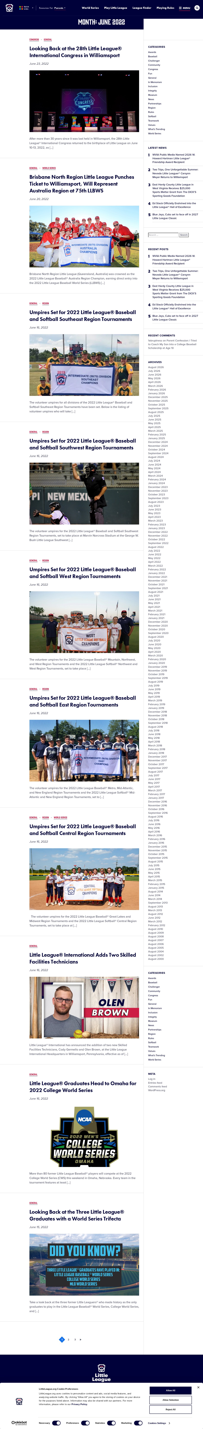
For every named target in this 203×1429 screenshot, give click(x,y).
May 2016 (154, 828)
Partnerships (154, 103)
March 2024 (155, 475)
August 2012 (155, 914)
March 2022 (155, 565)
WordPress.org (156, 1090)
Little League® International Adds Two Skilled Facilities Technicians (82, 958)
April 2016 (154, 831)
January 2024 (156, 483)
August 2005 (156, 947)
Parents (58, 8)
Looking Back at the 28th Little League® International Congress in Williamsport (75, 52)
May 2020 (154, 648)
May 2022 (154, 558)
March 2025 (155, 430)
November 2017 (157, 760)
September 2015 (158, 857)
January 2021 (156, 618)
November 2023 (158, 490)
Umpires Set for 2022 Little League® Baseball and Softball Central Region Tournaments (82, 830)
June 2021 (154, 599)
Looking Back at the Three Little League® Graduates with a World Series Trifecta (76, 1215)
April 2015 (154, 876)
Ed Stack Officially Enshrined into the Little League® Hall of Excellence (174, 205)
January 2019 (156, 708)
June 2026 (154, 374)
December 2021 (157, 577)
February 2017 (156, 794)
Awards (152, 52)
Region (152, 107)
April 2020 (154, 651)
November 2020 (158, 625)
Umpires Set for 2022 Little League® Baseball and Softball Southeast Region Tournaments (82, 316)
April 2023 (154, 517)
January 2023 (156, 528)
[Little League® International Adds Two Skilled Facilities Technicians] (84, 1007)
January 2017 (156, 797)
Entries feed (155, 1082)
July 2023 (154, 505)
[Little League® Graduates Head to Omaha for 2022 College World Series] (84, 1136)
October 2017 (156, 764)
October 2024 (156, 449)
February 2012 (156, 925)
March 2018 (155, 745)
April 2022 (154, 561)
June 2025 (154, 419)
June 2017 (154, 779)
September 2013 (158, 902)
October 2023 (156, 494)
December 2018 (157, 711)
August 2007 (155, 940)
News (151, 99)
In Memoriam (155, 82)
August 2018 (155, 726)
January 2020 (156, 663)
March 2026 (155, 386)
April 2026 (154, 382)
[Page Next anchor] (81, 1339)
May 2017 (153, 782)
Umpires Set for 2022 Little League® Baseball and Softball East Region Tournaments (82, 701)
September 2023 (158, 498)
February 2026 (157, 389)
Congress (153, 69)
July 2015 (153, 865)
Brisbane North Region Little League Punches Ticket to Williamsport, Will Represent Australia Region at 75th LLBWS (81, 184)
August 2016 (155, 816)
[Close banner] (198, 1387)
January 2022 (156, 573)
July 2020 (154, 640)
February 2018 (156, 749)
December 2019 (157, 666)
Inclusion (153, 86)
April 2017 (154, 786)
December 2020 (158, 621)
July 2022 (154, 550)
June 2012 (154, 917)
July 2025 (154, 415)
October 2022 (156, 539)
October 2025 (156, 404)
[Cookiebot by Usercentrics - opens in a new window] (19, 1423)
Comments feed (157, 1086)
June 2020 (154, 644)
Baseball (152, 56)
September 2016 (158, 813)
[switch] (85, 1423)
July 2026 (154, 371)
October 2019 (156, 674)
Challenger (154, 60)
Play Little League (115, 8)
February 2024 (157, 479)
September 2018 (158, 723)
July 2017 (153, 775)
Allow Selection (171, 1400)
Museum (152, 95)
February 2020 (157, 659)
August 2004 (156, 951)
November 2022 (158, 535)
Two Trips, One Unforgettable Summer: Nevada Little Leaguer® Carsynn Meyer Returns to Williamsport (175, 173)
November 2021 (157, 580)
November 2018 (157, 715)
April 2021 (154, 607)
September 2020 (158, 633)
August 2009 (156, 932)
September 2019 (158, 678)
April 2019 (154, 696)
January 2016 (156, 842)
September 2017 (157, 768)
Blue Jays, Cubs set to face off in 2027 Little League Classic (175, 216)
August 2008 (156, 936)
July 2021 (153, 595)
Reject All (171, 1409)
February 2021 (156, 614)
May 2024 (154, 468)
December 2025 (158, 397)
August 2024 (156, 457)
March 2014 (155, 899)
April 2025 (154, 427)
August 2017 (155, 771)
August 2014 (155, 891)
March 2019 (155, 700)
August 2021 (155, 592)
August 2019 (155, 681)
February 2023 (157, 524)
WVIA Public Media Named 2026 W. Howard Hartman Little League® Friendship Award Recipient (173, 158)
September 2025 (158, 408)
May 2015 (154, 872)
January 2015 (156, 887)
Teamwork (153, 120)
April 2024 (154, 472)
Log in (151, 1079)
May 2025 (154, 423)
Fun (150, 73)
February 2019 (156, 704)
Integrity (152, 90)
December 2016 (157, 801)
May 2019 (154, 693)
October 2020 (156, 629)
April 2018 (154, 741)
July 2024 (154, 460)
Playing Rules (165, 8)
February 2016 (156, 839)
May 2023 (154, 513)
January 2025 (156, 438)
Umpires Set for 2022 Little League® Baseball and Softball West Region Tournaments (82, 573)
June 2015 (154, 869)
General (152, 77)
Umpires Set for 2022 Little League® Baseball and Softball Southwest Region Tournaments (82, 444)
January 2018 (156, 753)
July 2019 (153, 685)
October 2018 (156, 719)
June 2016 (154, 824)
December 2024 (158, 442)
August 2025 (156, 412)
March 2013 (155, 910)
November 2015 (157, 850)
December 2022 (158, 532)
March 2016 (155, 835)
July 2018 (153, 730)
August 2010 (155, 929)
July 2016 (153, 820)
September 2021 (158, 588)
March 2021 (155, 610)
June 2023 (154, 509)
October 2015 (156, 854)
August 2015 (155, 861)
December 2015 (157, 846)
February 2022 (157, 569)
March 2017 (155, 790)
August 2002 (156, 955)
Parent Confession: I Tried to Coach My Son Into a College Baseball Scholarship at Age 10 (172, 344)
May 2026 (154, 378)
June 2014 (154, 895)
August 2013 (155, 906)
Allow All (170, 1390)
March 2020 (155, 655)
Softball (152, 116)
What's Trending (156, 129)
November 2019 (157, 670)
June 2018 (154, 734)
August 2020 (156, 636)
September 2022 (158, 543)
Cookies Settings (157, 1423)
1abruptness (155, 340)
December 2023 (158, 487)
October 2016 (156, 809)
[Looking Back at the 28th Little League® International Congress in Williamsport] (84, 101)
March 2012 (155, 921)
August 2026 (156, 367)
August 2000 (156, 959)
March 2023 (155, 520)
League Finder (142, 8)
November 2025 (158, 400)
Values (151, 125)
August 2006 (156, 944)
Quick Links (26, 8)
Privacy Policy (79, 1404)
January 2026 (156, 393)
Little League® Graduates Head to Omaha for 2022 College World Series (82, 1087)
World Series (90, 8)
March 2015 (155, 880)
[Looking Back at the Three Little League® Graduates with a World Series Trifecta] (84, 1264)
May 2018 (154, 738)
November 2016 (157, 805)
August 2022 (156, 547)
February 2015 (156, 884)
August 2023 (156, 502)
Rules (151, 112)
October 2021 (156, 584)
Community (154, 65)
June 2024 (154, 464)
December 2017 (157, 756)
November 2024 (158, 445)
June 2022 (154, 554)
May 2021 (154, 603)
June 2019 (154, 689)
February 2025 (157, 434)
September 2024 (158, 453)
